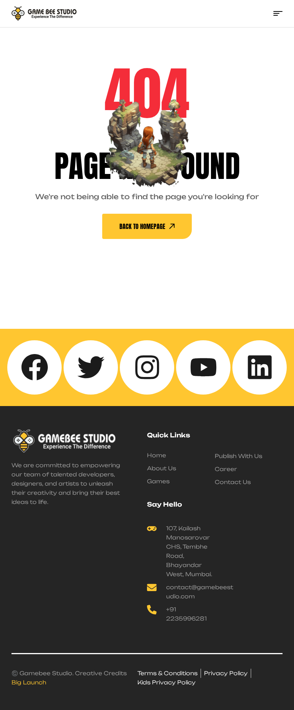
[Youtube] (203, 367)
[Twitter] (91, 367)
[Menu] (278, 13)
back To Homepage (142, 226)
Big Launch (28, 682)
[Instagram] (147, 367)
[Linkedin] (259, 367)
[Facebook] (34, 367)
